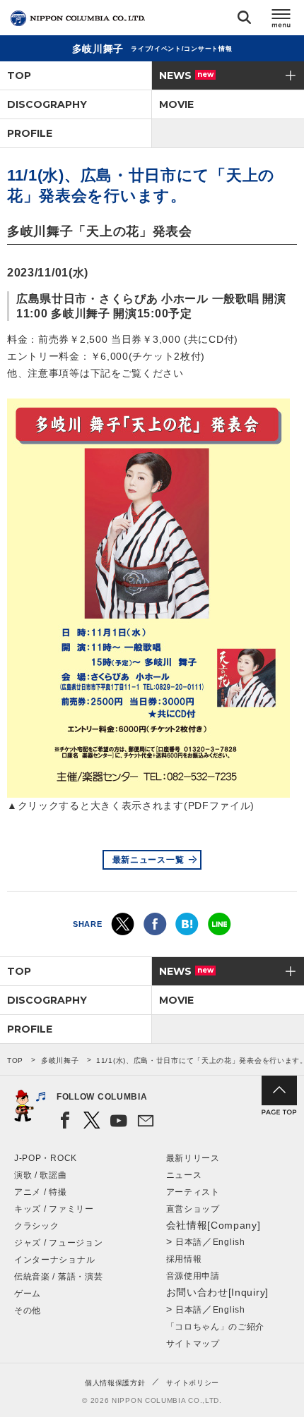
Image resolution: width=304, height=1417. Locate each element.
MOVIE (176, 104)
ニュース (184, 1175)
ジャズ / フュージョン (58, 1243)
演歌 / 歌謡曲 (40, 1175)
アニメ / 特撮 (40, 1192)
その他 (27, 1310)
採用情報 (184, 1259)
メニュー (281, 20)
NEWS (186, 75)
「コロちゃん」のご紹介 (215, 1327)
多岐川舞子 (60, 1060)
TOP (19, 75)
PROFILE (29, 133)
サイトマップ (193, 1344)
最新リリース (193, 1158)
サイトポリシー (192, 1383)
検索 (244, 20)
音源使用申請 (193, 1276)
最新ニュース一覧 (148, 860)
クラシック (36, 1226)
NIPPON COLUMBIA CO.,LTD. (78, 18)
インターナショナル (54, 1260)
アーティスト (193, 1192)
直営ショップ (193, 1209)
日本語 (188, 1242)
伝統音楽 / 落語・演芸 (58, 1277)
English (229, 1242)
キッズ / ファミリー (54, 1209)
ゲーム (27, 1294)
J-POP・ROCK (45, 1158)
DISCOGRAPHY (47, 104)
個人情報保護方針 (115, 1383)
